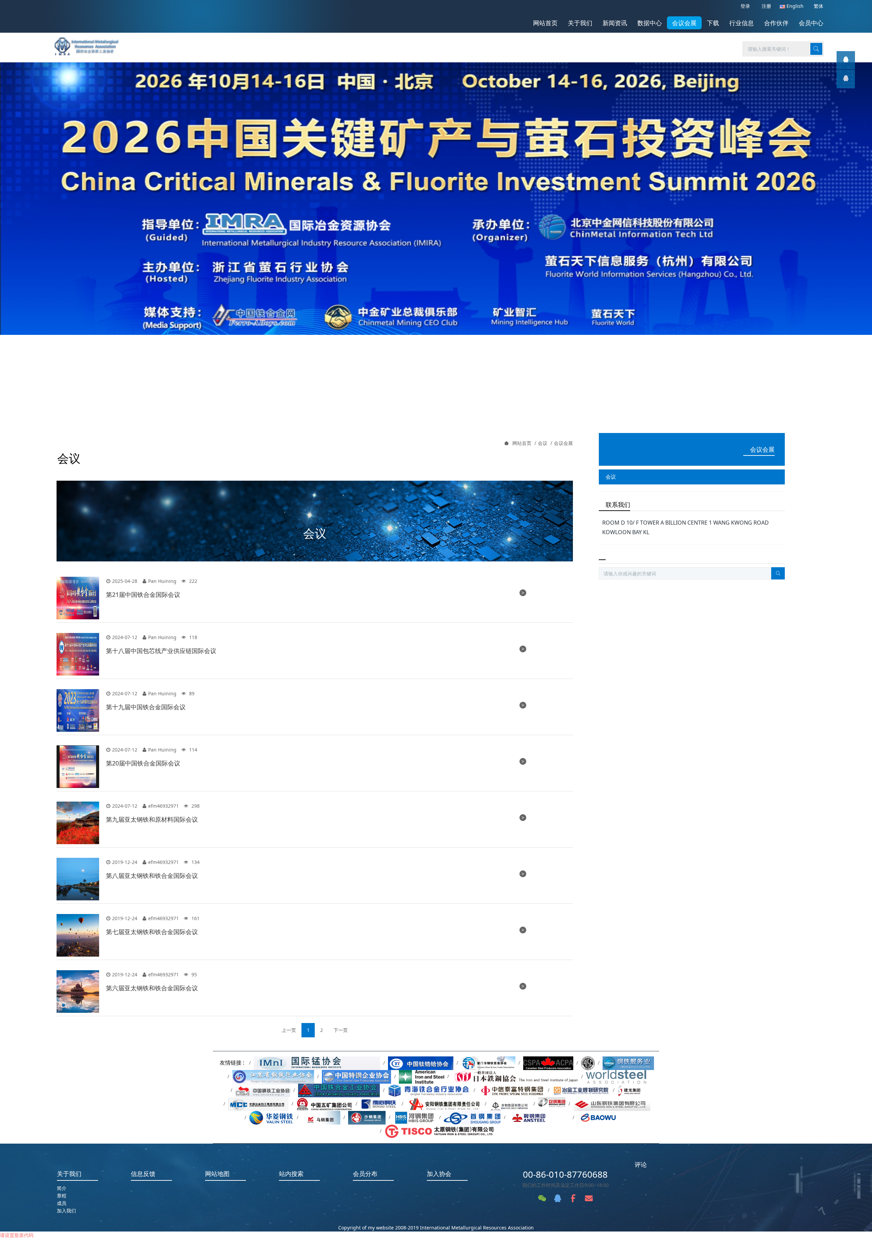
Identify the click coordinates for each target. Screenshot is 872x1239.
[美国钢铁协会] (421, 1076)
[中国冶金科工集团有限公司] (258, 1103)
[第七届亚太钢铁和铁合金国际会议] (78, 935)
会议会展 (563, 443)
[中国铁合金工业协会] (339, 1090)
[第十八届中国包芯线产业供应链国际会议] (78, 654)
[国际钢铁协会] (616, 1076)
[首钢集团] (472, 1117)
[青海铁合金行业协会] (429, 1090)
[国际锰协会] (317, 1062)
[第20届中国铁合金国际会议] (78, 766)
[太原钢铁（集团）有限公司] (439, 1131)
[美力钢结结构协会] (588, 1062)
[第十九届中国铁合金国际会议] (78, 710)
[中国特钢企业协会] (356, 1076)
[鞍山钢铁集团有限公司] (539, 1117)
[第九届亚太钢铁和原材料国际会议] (78, 823)
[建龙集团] (630, 1090)
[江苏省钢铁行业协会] (273, 1076)
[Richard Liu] (846, 60)
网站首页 (545, 23)
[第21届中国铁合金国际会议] (78, 598)
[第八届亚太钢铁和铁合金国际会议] (78, 879)
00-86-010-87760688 (565, 1174)
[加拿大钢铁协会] (548, 1062)
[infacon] (846, 79)
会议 (542, 443)
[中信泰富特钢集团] (511, 1090)
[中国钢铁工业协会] (262, 1090)
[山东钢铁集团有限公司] (611, 1103)
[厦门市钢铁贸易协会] (488, 1062)
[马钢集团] (320, 1117)
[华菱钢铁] (271, 1117)
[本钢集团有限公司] (510, 1103)
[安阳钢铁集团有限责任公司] (443, 1103)
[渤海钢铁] (379, 1103)
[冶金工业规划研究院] (580, 1090)
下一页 (340, 1030)
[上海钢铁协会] (628, 1062)
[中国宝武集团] (603, 1117)
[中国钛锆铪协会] (420, 1062)
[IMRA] (90, 44)
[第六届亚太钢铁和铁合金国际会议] (78, 991)
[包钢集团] (551, 1103)
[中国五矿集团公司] (324, 1103)
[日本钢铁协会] (515, 1076)
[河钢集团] (414, 1117)
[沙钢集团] (367, 1117)
